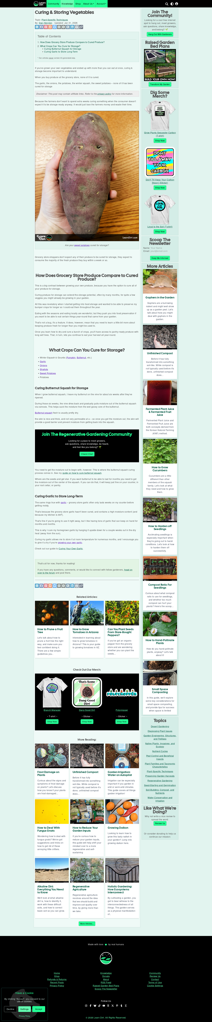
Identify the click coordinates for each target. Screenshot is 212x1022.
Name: (146, 247)
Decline (10, 1009)
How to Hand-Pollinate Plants (160, 641)
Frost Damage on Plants (48, 773)
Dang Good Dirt (87, 710)
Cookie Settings (155, 985)
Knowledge (67, 3)
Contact (155, 979)
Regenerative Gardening (159, 780)
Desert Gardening (160, 726)
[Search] (166, 4)
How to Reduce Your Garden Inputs (85, 829)
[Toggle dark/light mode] (172, 4)
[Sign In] (176, 3)
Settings (24, 1009)
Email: (146, 250)
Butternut (81, 357)
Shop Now (52, 721)
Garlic (43, 361)
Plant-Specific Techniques (55, 19)
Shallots (44, 369)
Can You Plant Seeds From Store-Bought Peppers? (121, 632)
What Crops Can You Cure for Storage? (60, 46)
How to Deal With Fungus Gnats (48, 829)
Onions (43, 365)
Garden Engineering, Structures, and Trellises (160, 737)
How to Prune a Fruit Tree (50, 630)
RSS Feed (106, 982)
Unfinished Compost (85, 772)
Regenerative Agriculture (81, 888)
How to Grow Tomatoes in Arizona (86, 630)
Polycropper (122, 710)
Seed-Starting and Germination (160, 785)
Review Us (160, 823)
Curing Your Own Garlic (71, 548)
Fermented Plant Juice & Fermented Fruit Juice (160, 412)
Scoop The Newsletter (106, 988)
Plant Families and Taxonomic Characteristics (160, 765)
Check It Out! (87, 454)
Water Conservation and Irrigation (160, 799)
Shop (78, 3)
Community (53, 3)
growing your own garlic (70, 542)
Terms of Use (155, 982)
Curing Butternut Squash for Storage (62, 48)
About (106, 979)
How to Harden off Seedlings (160, 527)
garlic (63, 502)
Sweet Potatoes (48, 373)
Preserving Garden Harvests (159, 775)
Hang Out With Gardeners (160, 34)
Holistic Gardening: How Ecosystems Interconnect (120, 889)
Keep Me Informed (160, 258)
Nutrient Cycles (160, 751)
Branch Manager (52, 710)
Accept (38, 1009)
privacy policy (104, 93)
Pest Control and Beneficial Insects (160, 757)
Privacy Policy (57, 985)
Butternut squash (43, 412)
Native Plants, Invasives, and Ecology (160, 745)
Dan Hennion (45, 22)
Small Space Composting (160, 690)
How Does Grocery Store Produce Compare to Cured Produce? (72, 42)
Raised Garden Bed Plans (106, 985)
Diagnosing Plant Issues (160, 731)
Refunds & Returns (56, 979)
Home (57, 973)
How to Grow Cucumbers (160, 469)
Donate (106, 976)
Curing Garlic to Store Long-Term (61, 51)
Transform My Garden (160, 84)
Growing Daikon (118, 828)
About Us (88, 3)
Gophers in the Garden (160, 297)
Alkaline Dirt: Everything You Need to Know (50, 889)
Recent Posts (57, 982)
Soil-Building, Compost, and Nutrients (160, 791)
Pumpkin (71, 357)
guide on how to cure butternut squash (81, 472)
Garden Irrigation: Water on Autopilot (120, 773)
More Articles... (87, 923)
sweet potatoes (82, 245)
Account (101, 3)
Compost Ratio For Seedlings (160, 586)
